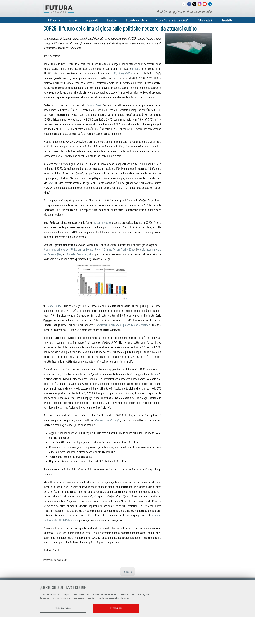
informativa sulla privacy (120, 598)
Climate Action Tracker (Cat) (119, 249)
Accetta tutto (116, 608)
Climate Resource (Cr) (79, 254)
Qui (41, 598)
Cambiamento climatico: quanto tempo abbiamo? (122, 325)
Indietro (127, 572)
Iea (156, 374)
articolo (136, 68)
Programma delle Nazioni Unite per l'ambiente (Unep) (71, 249)
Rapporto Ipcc (55, 306)
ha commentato (102, 222)
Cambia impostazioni (63, 608)
